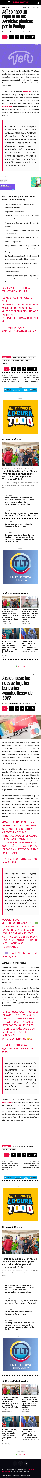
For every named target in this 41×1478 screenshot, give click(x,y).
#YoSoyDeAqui (11, 311)
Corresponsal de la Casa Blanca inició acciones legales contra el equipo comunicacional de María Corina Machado (19, 538)
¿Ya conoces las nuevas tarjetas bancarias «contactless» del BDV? (11, 379)
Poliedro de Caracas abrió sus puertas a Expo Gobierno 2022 (31, 379)
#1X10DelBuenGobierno (17, 307)
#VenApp (21, 291)
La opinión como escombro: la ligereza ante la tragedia (18, 525)
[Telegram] (32, 37)
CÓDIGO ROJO (9, 521)
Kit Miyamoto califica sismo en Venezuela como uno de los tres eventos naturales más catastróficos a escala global (19, 501)
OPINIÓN (7, 510)
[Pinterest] (22, 37)
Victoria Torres (10, 32)
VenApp (5, 363)
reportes (28, 360)
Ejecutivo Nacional (17, 360)
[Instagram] (20, 1463)
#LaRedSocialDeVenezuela (20, 304)
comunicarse (7, 106)
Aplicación (32, 357)
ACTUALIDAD (6, 7)
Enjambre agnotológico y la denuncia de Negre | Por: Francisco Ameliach (21, 514)
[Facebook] (11, 37)
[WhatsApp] (27, 37)
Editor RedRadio (17, 468)
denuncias (6, 360)
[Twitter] (17, 37)
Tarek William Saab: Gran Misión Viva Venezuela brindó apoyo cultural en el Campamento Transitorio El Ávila (19, 475)
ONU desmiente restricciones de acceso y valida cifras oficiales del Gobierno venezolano (29, 645)
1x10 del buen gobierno (20, 357)
